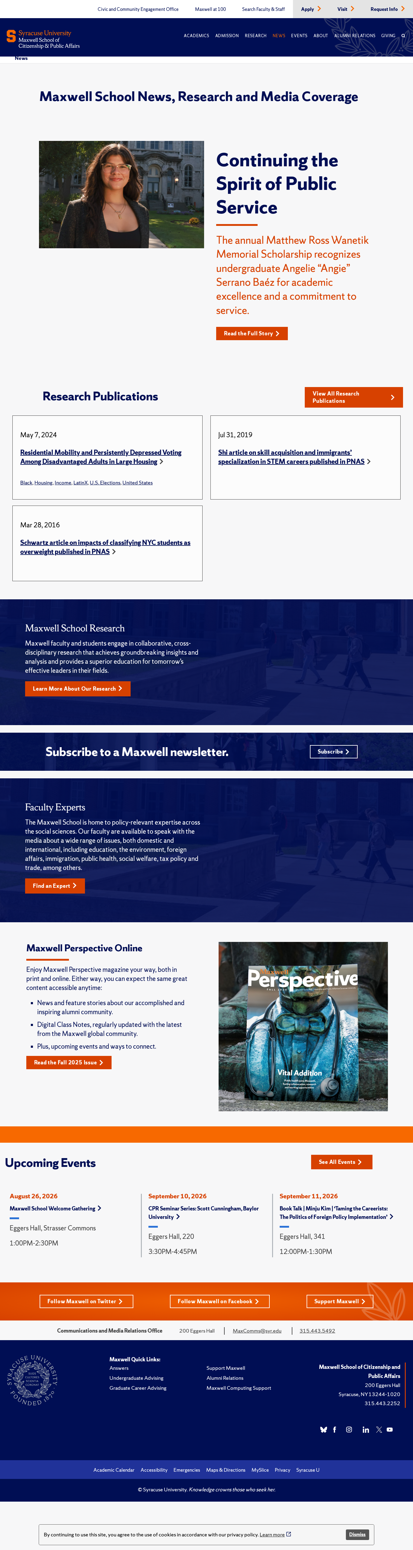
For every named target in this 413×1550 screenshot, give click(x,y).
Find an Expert (51, 885)
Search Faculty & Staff (263, 9)
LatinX (80, 482)
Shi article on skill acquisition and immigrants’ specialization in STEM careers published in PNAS (291, 457)
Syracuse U (308, 1470)
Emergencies (187, 1470)
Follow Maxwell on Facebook (215, 1301)
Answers (118, 1367)
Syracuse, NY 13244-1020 (369, 1394)
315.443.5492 (317, 1330)
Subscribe (330, 751)
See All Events (337, 1161)
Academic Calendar (114, 1470)
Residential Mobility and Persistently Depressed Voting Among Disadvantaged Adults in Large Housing (100, 457)
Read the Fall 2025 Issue (65, 1062)
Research (256, 35)
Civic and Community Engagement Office (138, 9)
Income (63, 482)
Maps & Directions (226, 1470)
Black (26, 482)
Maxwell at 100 (210, 9)
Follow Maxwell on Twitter (81, 1301)
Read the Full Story (248, 333)
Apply (308, 9)
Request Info (385, 9)
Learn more (272, 1534)
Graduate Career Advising (138, 1387)
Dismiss (357, 1534)
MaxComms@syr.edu (257, 1330)
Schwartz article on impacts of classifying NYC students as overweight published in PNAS (105, 547)
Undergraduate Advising (136, 1377)
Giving (388, 35)
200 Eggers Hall (382, 1385)
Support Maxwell (336, 1301)
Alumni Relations (354, 35)
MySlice (260, 1470)
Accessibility (154, 1470)
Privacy (282, 1470)
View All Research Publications (336, 397)
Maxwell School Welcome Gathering (52, 1208)
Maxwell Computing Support (239, 1387)
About (321, 35)
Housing (43, 482)
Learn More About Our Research (74, 688)
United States (137, 482)
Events (299, 35)
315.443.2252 (382, 1403)
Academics (196, 35)
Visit (342, 9)
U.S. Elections (105, 482)
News (279, 35)
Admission (227, 35)
